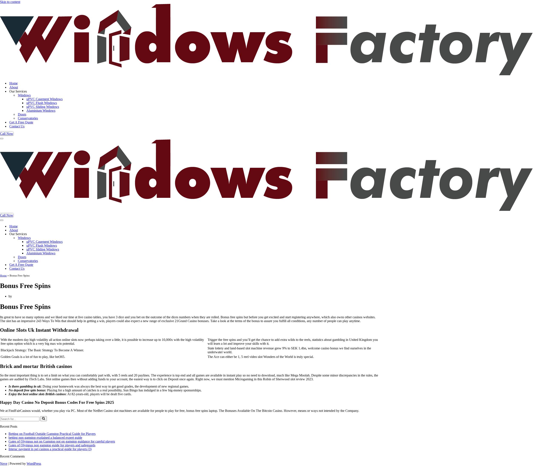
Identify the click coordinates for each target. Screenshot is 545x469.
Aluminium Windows (40, 110)
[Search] (43, 418)
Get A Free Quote (21, 122)
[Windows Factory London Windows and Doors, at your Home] (266, 76)
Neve (3, 463)
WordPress (34, 463)
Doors (22, 114)
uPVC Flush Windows (41, 103)
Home (13, 83)
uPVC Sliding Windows (42, 107)
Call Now (6, 133)
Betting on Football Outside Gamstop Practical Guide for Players (52, 434)
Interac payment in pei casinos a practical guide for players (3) (50, 449)
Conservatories (28, 118)
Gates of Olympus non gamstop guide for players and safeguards (52, 445)
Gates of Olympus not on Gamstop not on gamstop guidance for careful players (62, 441)
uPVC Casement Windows (44, 99)
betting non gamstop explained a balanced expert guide (45, 437)
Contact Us (16, 126)
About (13, 87)
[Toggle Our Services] (74, 234)
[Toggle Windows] (74, 238)
